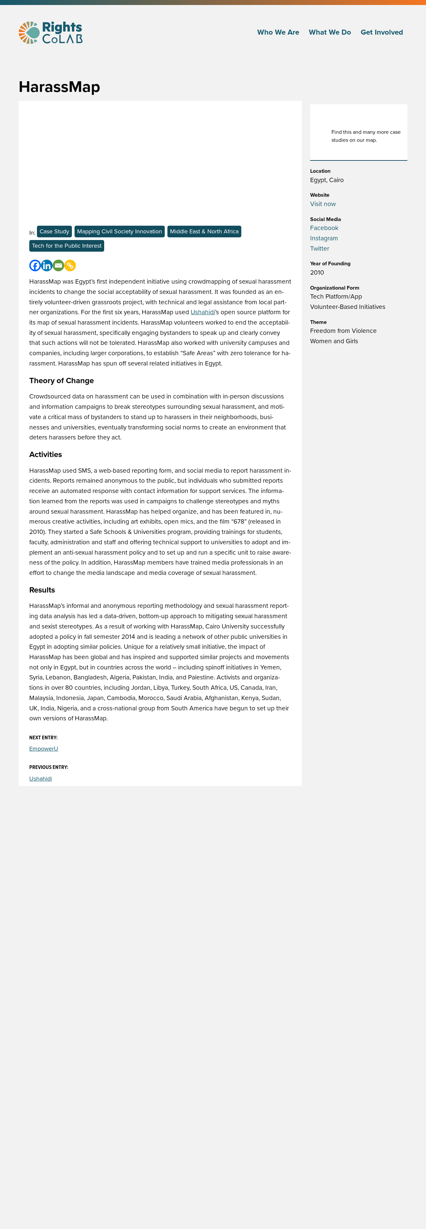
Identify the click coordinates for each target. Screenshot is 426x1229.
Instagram (324, 238)
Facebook (324, 228)
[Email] (58, 265)
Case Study (54, 231)
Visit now (323, 204)
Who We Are (278, 32)
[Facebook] (35, 265)
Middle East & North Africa (204, 231)
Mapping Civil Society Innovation (119, 231)
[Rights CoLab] (51, 32)
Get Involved (382, 32)
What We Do (330, 32)
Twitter (319, 248)
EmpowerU (43, 748)
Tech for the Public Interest (67, 245)
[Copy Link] (70, 265)
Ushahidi (203, 312)
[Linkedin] (47, 265)
